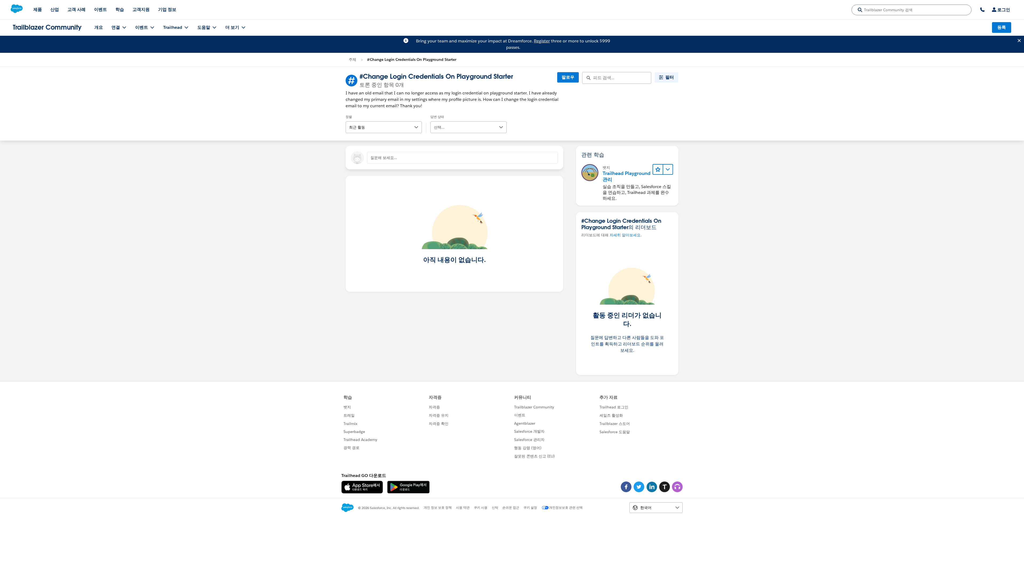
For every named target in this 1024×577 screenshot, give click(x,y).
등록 (1001, 27)
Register (542, 41)
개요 (98, 27)
